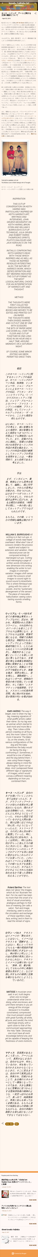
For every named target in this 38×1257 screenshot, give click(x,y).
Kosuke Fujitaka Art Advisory (19, 4)
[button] (35, 13)
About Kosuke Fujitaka (10, 1229)
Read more (33, 1200)
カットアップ (29, 60)
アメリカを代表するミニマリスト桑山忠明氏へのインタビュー (16, 1207)
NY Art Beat (20, 23)
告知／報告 (9, 1124)
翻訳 (16, 1124)
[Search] (35, 4)
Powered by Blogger (20, 1253)
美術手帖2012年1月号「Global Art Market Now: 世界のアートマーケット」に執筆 (16, 1182)
